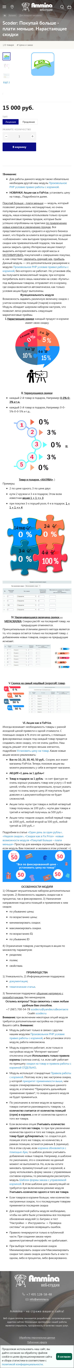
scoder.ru (41, 1013)
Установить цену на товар (33, 750)
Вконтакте (62, 1009)
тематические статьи (22, 986)
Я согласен (64, 1356)
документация (18, 981)
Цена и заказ (26, 45)
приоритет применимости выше (42, 1081)
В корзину (19, 147)
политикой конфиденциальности (22, 1364)
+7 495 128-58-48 (39, 1294)
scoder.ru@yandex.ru (43, 1009)
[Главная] (5, 15)
